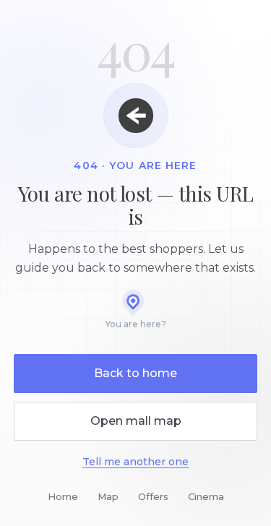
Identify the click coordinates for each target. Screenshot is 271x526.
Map (108, 496)
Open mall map (135, 421)
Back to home (135, 373)
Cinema (206, 496)
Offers (153, 496)
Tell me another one (135, 461)
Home (63, 496)
